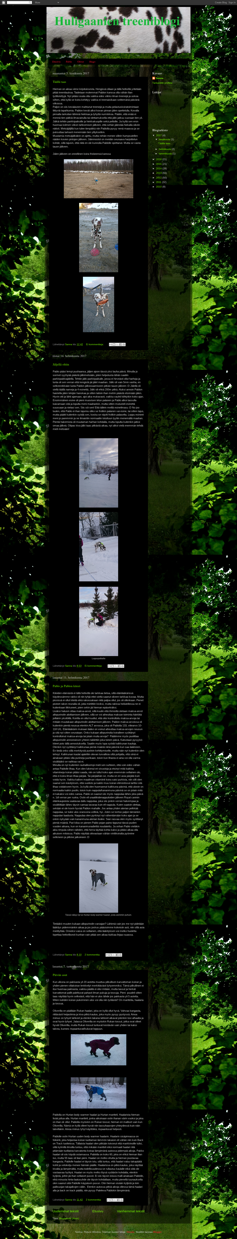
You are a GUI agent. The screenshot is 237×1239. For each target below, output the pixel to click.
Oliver (80, 61)
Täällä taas (59, 82)
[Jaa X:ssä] (117, 344)
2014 (159, 168)
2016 (159, 159)
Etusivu (56, 61)
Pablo (69, 61)
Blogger (157, 1232)
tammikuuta (165, 153)
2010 (159, 186)
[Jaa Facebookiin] (120, 344)
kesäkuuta (165, 139)
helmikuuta (165, 149)
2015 (159, 164)
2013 (159, 173)
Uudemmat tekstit (66, 1211)
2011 (159, 182)
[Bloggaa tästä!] (114, 344)
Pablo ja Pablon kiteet (66, 686)
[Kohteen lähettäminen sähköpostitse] (110, 344)
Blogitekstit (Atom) (69, 1218)
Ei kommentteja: (95, 344)
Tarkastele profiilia (162, 83)
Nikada (130, 1232)
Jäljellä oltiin (61, 364)
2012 (159, 177)
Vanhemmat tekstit (131, 1211)
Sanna (159, 78)
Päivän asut (60, 975)
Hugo (92, 61)
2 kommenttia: (93, 954)
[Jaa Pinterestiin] (124, 344)
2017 (159, 135)
